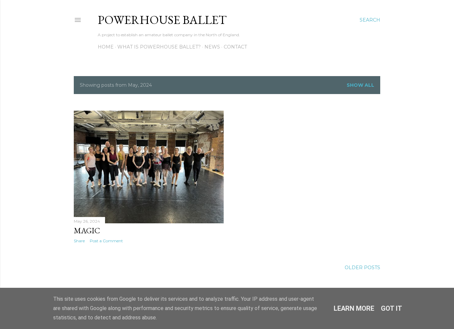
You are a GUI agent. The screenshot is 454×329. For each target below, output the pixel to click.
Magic (87, 230)
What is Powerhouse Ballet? (159, 47)
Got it (391, 308)
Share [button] (79, 240)
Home (106, 47)
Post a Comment (106, 240)
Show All (360, 85)
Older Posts (362, 268)
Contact (235, 47)
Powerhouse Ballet (162, 20)
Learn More (354, 308)
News (212, 47)
